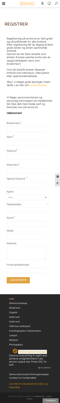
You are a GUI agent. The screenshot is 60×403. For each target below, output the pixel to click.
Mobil (10, 230)
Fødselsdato (28, 204)
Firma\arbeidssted (18, 264)
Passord (12, 150)
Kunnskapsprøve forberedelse (25, 331)
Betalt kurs (14, 308)
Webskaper (39, 396)
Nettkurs (13, 340)
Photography (16, 344)
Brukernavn (14, 123)
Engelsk (13, 312)
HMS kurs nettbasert (19, 326)
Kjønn (10, 191)
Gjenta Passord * (17, 178)
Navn (10, 136)
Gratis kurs (14, 317)
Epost (11, 217)
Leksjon (13, 335)
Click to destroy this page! (32, 352)
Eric (42, 368)
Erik (49, 368)
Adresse (11, 243)
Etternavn (13, 164)
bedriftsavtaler (38, 85)
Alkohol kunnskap (18, 303)
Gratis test (14, 321)
